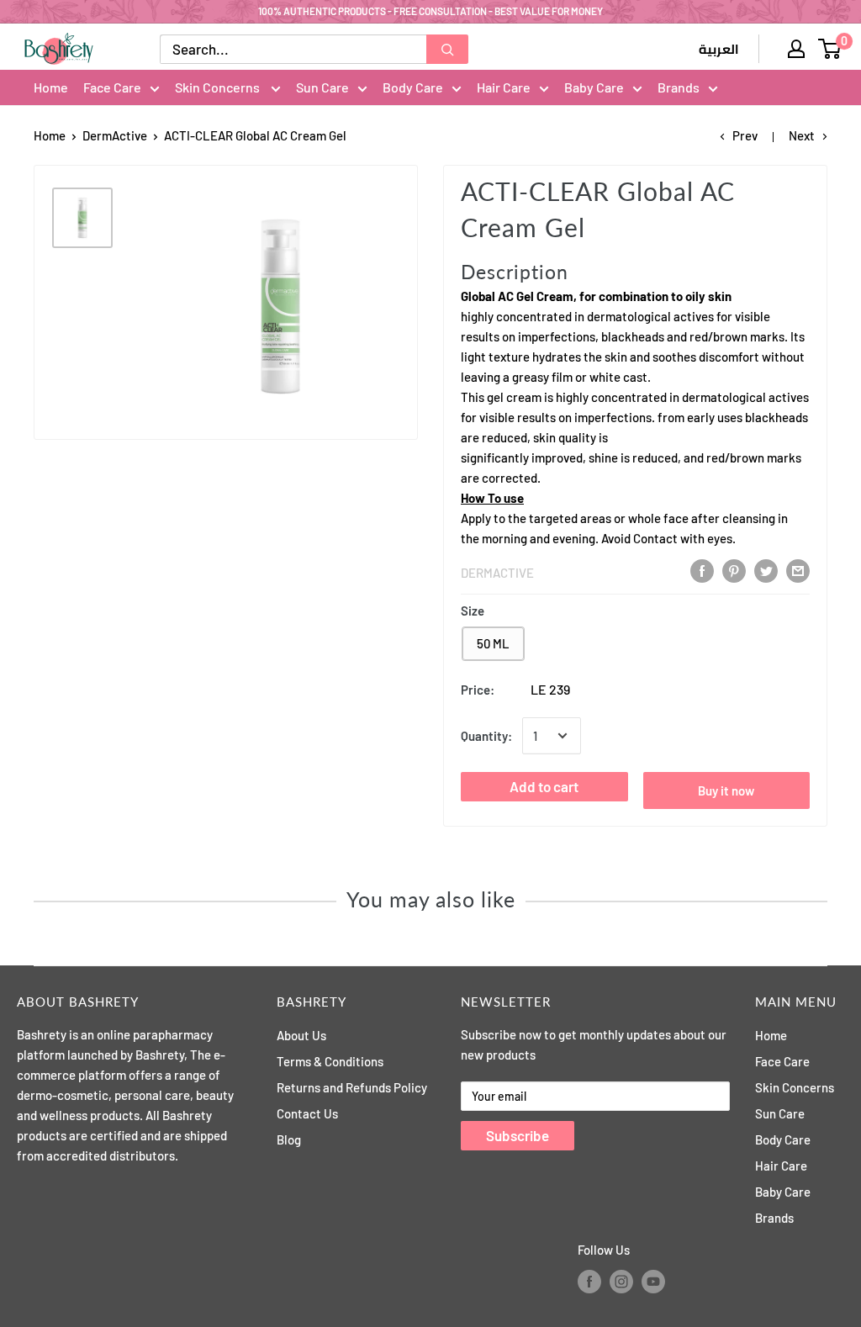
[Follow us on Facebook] (589, 1281)
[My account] (796, 49)
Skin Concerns (218, 87)
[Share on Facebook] (702, 571)
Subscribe (517, 1135)
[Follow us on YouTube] (653, 1281)
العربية (719, 50)
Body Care (413, 87)
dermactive (497, 572)
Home (51, 87)
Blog (289, 1139)
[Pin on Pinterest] (734, 571)
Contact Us (307, 1113)
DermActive (114, 135)
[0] (830, 49)
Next (802, 135)
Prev (745, 135)
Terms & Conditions (330, 1061)
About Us (301, 1035)
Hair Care (504, 87)
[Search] (447, 49)
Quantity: (486, 735)
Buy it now (726, 790)
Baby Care (594, 87)
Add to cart (544, 786)
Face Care (112, 87)
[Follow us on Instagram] (621, 1281)
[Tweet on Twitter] (766, 571)
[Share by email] (798, 571)
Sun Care (322, 87)
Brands (679, 87)
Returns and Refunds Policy (352, 1087)
